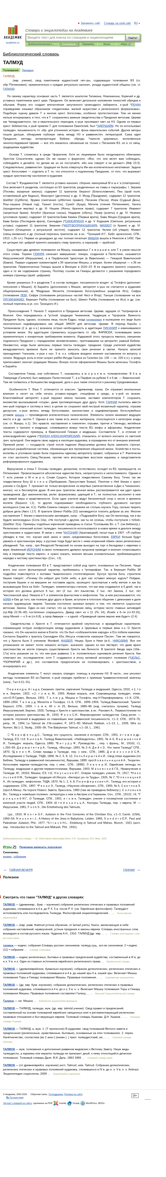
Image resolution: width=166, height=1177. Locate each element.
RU (136, 23)
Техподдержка (55, 1094)
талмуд (8, 945)
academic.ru (12, 42)
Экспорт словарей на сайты (17, 1103)
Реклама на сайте (73, 1094)
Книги (106, 44)
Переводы (88, 44)
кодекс (7, 856)
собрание (19, 856)
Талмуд (8, 1000)
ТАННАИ (129, 869)
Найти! (132, 37)
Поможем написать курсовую (40, 847)
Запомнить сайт (90, 23)
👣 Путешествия (14, 1097)
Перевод (27, 70)
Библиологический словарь (42, 44)
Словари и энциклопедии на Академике (59, 30)
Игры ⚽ (126, 44)
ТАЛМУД (9, 904)
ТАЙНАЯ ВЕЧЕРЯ (21, 869)
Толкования (69, 44)
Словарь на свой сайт (117, 23)
